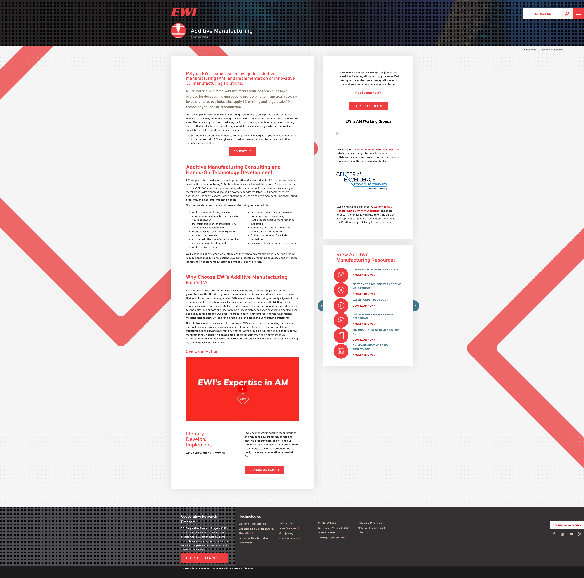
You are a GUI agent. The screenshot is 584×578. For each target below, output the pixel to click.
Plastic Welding (327, 523)
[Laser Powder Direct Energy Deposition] (341, 320)
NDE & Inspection (288, 538)
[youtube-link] (571, 534)
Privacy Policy (188, 568)
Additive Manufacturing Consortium (378, 149)
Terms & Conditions (206, 568)
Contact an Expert (264, 470)
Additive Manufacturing (252, 523)
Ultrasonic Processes (370, 523)
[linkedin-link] (562, 534)
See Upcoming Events (567, 525)
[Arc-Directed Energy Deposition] (341, 275)
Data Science (286, 523)
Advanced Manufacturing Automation (253, 540)
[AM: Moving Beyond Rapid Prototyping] (341, 351)
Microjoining (286, 533)
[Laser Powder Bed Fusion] (341, 305)
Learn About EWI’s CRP (203, 558)
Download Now (363, 275)
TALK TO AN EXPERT (368, 106)
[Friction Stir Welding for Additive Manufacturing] (341, 290)
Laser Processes (288, 528)
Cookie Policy (223, 568)
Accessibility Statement (243, 568)
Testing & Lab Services (331, 537)
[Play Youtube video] (242, 389)
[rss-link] (579, 534)
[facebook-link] (554, 534)
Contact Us (542, 14)
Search (567, 13)
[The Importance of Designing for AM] (341, 335)
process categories (231, 188)
